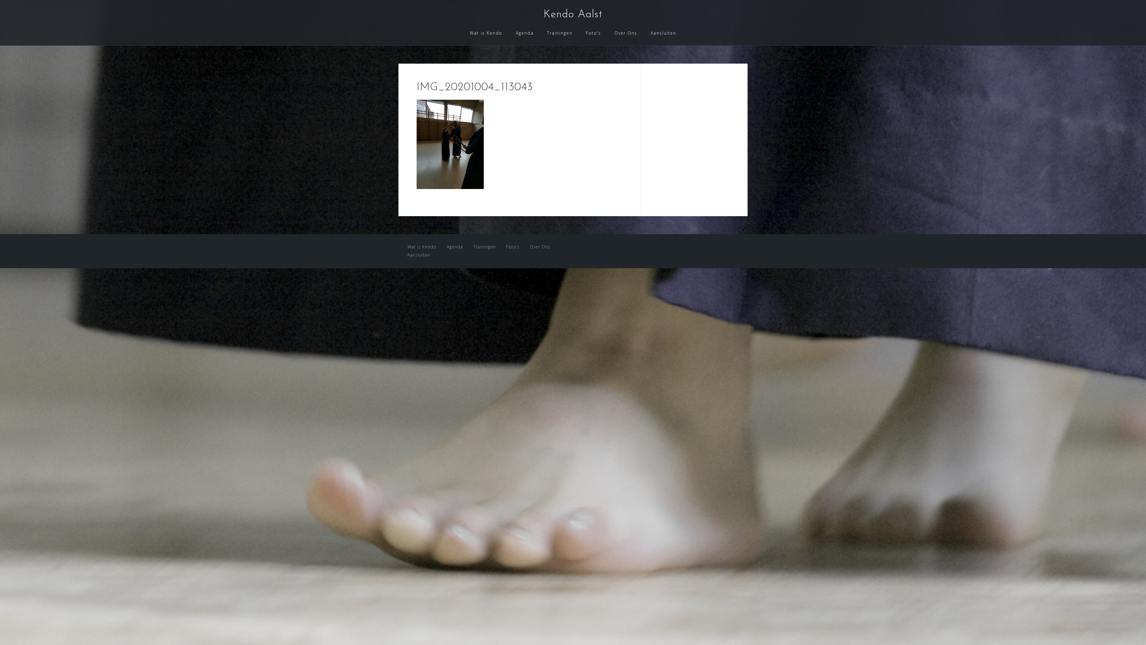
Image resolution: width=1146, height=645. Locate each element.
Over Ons (625, 33)
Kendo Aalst (573, 14)
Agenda (525, 33)
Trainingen (559, 33)
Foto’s (593, 33)
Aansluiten (663, 33)
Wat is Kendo (486, 33)
